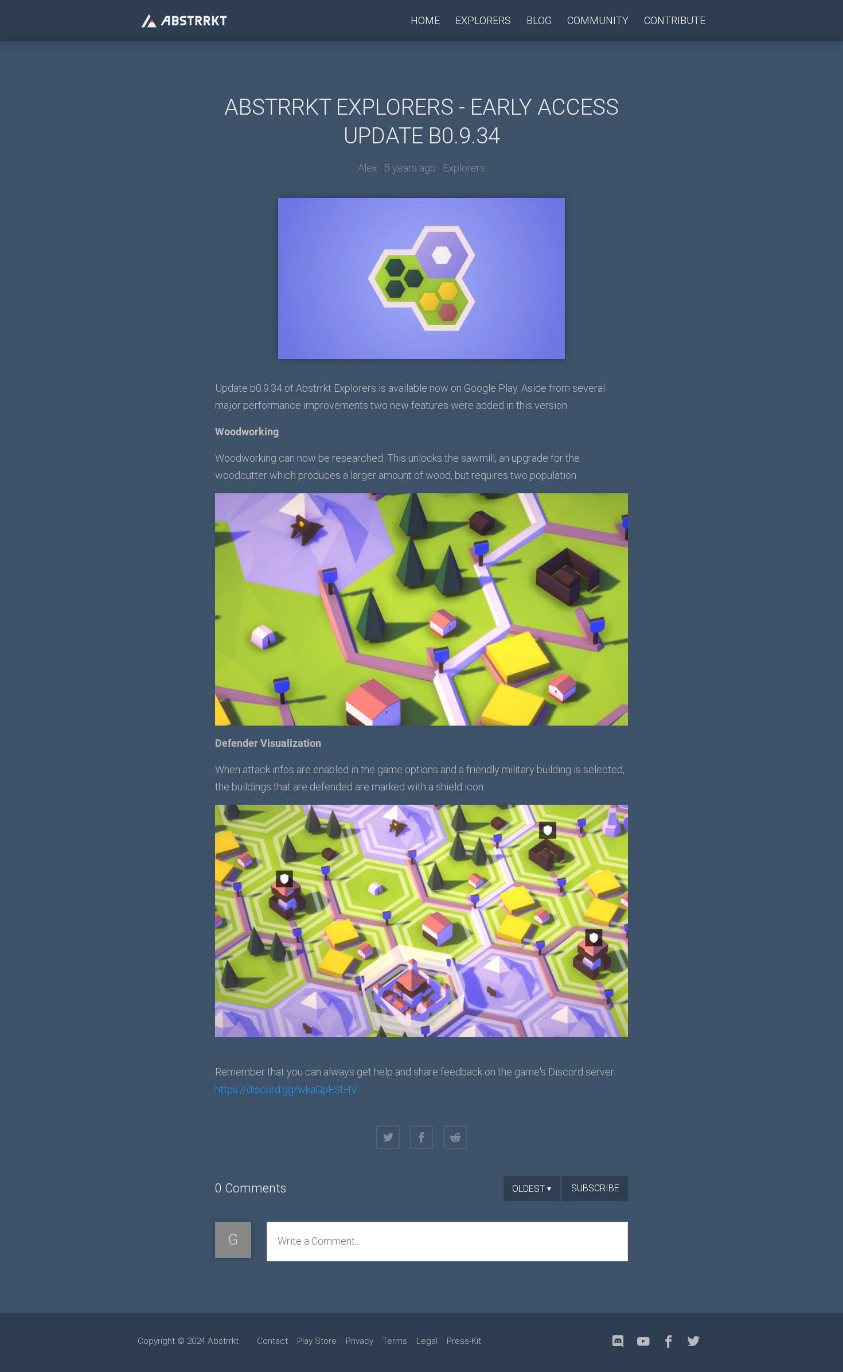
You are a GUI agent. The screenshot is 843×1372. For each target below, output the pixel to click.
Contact (272, 1341)
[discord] (618, 1342)
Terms (395, 1341)
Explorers (483, 20)
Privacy (359, 1341)
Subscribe (595, 1188)
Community (598, 20)
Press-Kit (464, 1341)
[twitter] (694, 1342)
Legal (427, 1341)
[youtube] (643, 1342)
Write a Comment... (319, 1241)
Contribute (674, 20)
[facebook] (668, 1342)
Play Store (317, 1341)
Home (425, 20)
